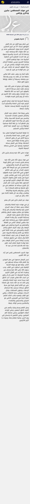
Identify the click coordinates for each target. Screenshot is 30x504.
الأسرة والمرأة (25, 7)
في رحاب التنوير (14, 7)
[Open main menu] (28, 2)
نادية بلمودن (19, 39)
